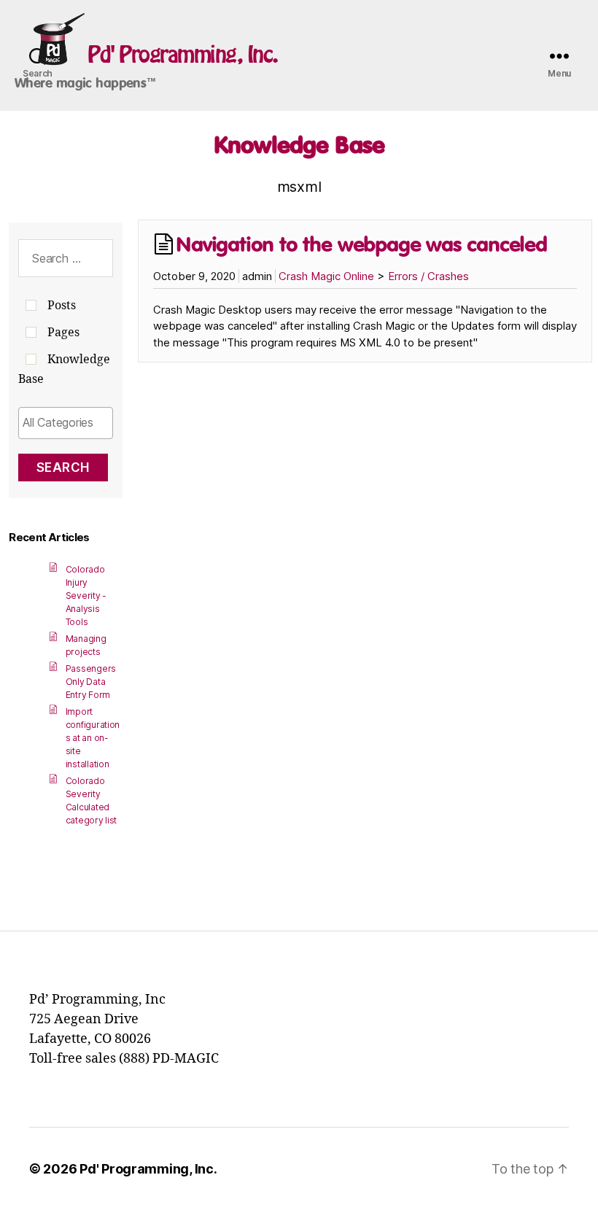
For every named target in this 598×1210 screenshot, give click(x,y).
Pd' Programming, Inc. (183, 53)
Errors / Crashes (428, 276)
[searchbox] (66, 422)
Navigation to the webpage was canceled (361, 244)
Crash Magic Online (326, 276)
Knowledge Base (299, 144)
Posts (61, 305)
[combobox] (65, 423)
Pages (63, 332)
